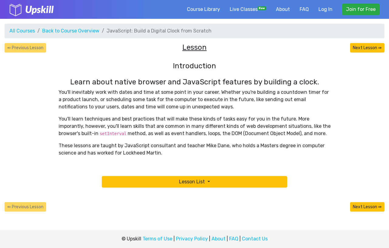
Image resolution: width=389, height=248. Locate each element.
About (283, 9)
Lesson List (192, 182)
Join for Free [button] (361, 9)
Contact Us (255, 239)
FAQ (304, 9)
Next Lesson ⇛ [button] (367, 47)
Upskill (39, 9)
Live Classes (247, 9)
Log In (325, 9)
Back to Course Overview (70, 31)
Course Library (203, 9)
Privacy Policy (192, 239)
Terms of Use (157, 239)
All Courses (22, 31)
